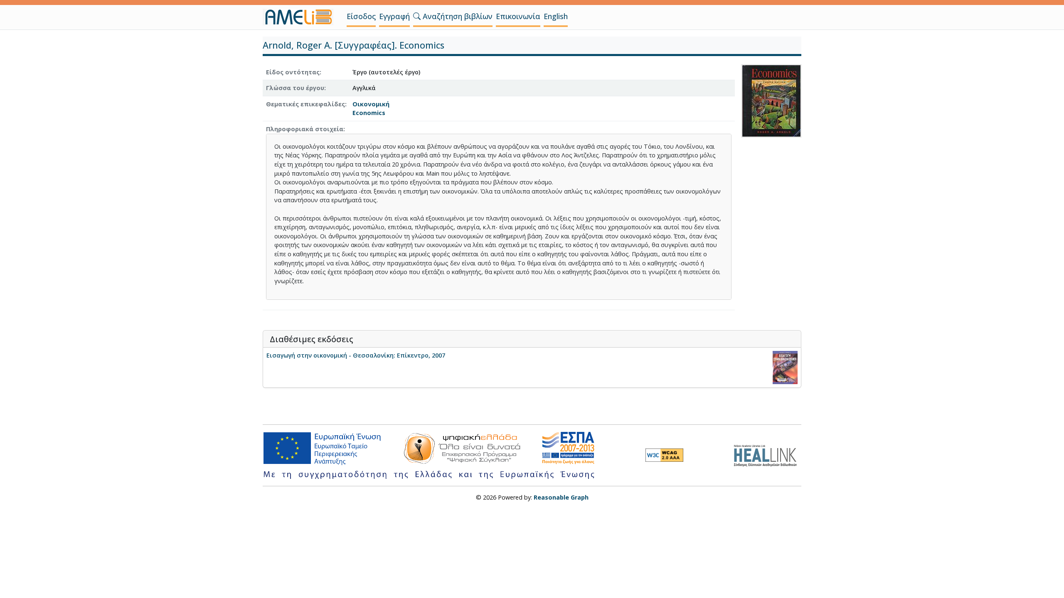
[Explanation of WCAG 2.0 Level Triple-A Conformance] (664, 455)
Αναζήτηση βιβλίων (457, 16)
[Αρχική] (301, 17)
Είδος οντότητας (293, 72)
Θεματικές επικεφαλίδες (305, 104)
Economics (368, 113)
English (556, 16)
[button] (417, 16)
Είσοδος (361, 16)
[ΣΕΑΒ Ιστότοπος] (767, 454)
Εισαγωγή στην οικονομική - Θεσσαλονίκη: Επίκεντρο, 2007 (355, 355)
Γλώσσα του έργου (295, 88)
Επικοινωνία (518, 16)
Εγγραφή (394, 16)
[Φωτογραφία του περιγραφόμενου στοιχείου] (771, 100)
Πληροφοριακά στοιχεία (304, 129)
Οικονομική (370, 104)
